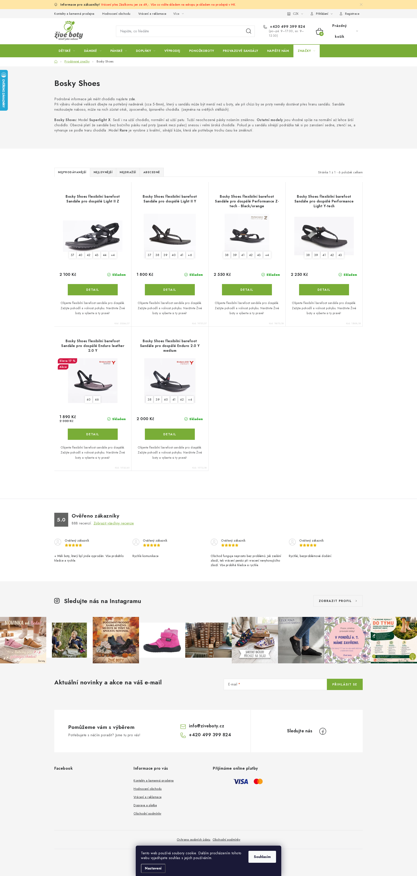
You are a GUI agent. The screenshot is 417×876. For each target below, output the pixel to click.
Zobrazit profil (335, 601)
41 (182, 255)
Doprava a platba (145, 805)
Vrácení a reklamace (152, 14)
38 (157, 255)
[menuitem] (66, 50)
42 (89, 255)
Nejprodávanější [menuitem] (72, 172)
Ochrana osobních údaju (193, 839)
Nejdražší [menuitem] (128, 172)
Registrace (352, 14)
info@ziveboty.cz (206, 726)
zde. (132, 99)
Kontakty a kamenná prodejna (74, 14)
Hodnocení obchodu (116, 14)
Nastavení (153, 868)
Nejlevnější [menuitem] (103, 172)
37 (72, 255)
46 (97, 399)
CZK (296, 14)
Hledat (249, 31)
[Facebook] (322, 731)
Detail (93, 289)
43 (97, 255)
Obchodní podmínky (147, 813)
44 (105, 255)
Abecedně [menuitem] (151, 172)
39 (165, 255)
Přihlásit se (344, 684)
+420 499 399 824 (287, 27)
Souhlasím (262, 856)
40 (81, 255)
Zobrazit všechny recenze (114, 523)
